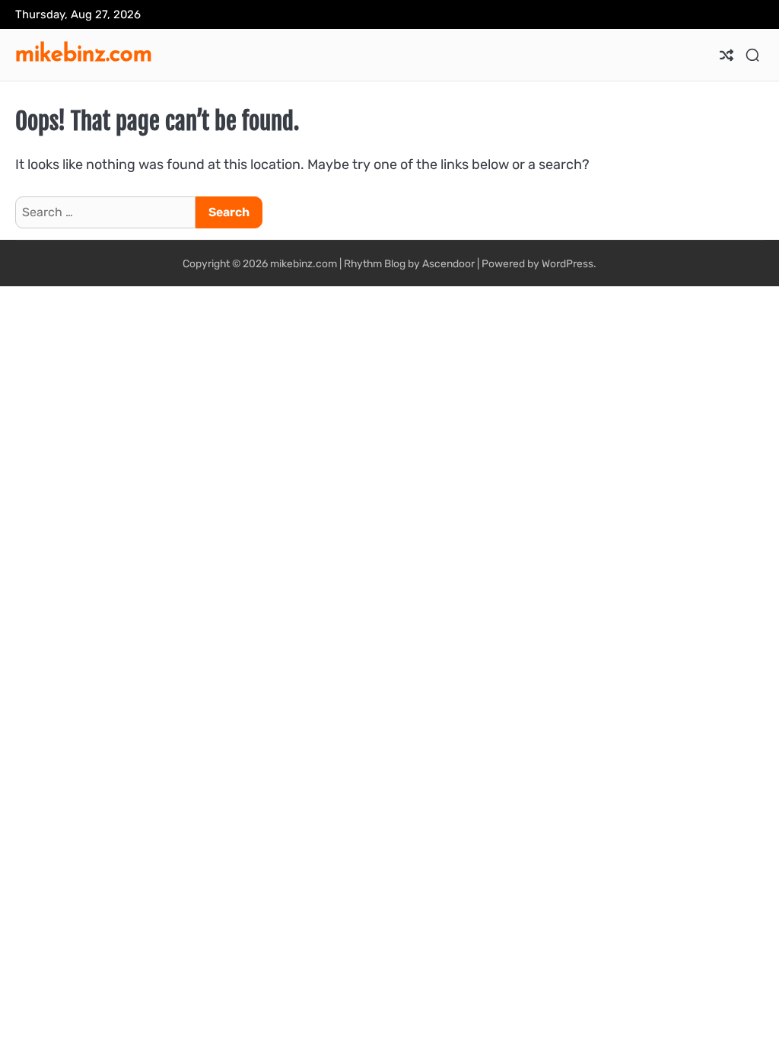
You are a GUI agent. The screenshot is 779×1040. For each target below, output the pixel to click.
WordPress (567, 263)
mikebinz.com (83, 52)
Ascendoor (448, 263)
